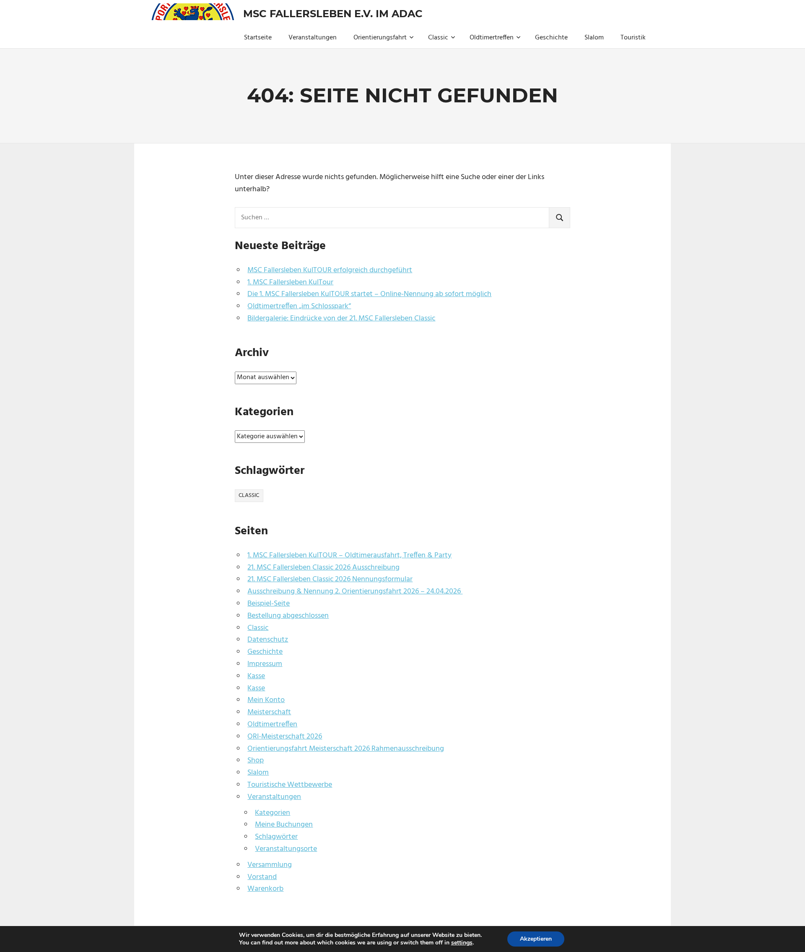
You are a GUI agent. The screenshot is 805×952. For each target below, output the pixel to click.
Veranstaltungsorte (286, 849)
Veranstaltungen (312, 37)
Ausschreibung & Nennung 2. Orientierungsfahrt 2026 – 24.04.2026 (354, 591)
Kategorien (272, 813)
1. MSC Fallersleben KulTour (290, 282)
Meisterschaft (269, 712)
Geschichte (551, 37)
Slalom (594, 37)
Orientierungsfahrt (380, 37)
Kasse (256, 676)
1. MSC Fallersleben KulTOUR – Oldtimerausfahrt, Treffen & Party (349, 555)
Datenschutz (267, 640)
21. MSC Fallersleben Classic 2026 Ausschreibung (323, 568)
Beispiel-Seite (268, 604)
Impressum (264, 664)
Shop (255, 760)
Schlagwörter (276, 837)
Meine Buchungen (284, 825)
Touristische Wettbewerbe (289, 785)
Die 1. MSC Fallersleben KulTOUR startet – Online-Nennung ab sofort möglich (369, 294)
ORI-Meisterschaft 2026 (284, 737)
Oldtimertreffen (492, 37)
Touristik (633, 37)
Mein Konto (266, 700)
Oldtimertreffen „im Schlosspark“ (299, 306)
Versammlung (269, 865)
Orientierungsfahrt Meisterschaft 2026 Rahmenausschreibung (345, 749)
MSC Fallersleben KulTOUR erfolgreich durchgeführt (329, 270)
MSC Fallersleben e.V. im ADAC (333, 14)
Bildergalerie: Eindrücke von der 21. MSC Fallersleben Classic (341, 318)
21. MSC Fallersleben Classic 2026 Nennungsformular (330, 579)
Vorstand (262, 877)
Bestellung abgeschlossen (288, 616)
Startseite (258, 37)
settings (462, 943)
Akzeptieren (536, 939)
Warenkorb (265, 889)
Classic (438, 37)
